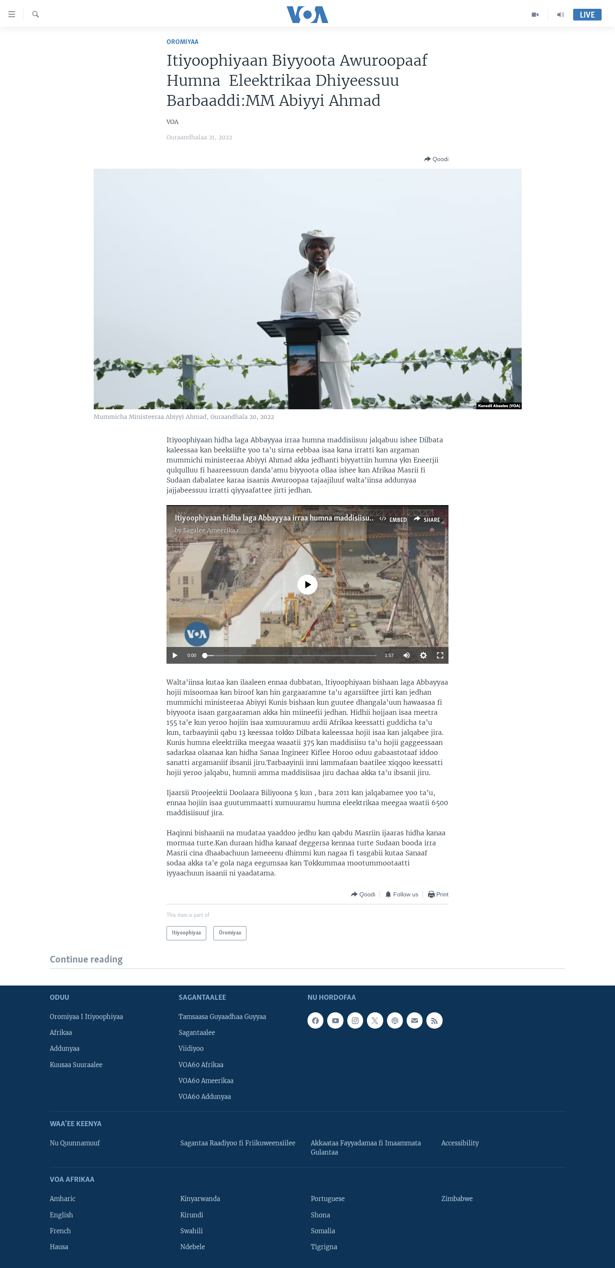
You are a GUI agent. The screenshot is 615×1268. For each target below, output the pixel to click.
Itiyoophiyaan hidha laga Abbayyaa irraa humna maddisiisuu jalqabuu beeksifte (305, 518)
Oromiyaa (182, 42)
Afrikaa (61, 1033)
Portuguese (328, 1199)
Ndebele (192, 1246)
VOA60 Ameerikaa (206, 1080)
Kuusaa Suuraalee (76, 1064)
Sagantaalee (197, 1033)
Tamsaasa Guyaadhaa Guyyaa (222, 1017)
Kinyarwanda (200, 1199)
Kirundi (191, 1215)
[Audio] (560, 14)
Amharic (62, 1199)
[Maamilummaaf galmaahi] (415, 1020)
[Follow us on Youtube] (335, 1020)
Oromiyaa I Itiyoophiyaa (86, 1017)
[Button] (436, 159)
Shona (320, 1215)
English (61, 1215)
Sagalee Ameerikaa (210, 530)
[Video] (535, 14)
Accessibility (460, 1143)
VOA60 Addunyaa (205, 1096)
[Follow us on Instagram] (355, 1020)
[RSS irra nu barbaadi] (434, 1020)
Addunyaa (64, 1048)
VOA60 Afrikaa (201, 1064)
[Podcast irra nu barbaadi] (395, 1020)
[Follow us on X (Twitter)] (375, 1020)
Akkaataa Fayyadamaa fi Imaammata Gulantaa (366, 1148)
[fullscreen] (440, 655)
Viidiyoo (191, 1048)
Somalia (323, 1231)
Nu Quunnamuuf (75, 1143)
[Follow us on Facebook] (315, 1020)
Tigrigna (324, 1246)
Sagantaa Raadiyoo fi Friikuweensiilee (237, 1143)
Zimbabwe (457, 1199)
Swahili (191, 1231)
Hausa (59, 1246)
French (60, 1231)
